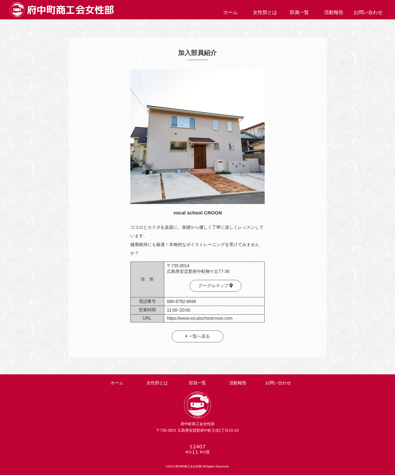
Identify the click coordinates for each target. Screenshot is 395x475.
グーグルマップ (213, 285)
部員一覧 (299, 12)
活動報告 (333, 12)
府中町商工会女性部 (70, 10)
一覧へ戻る (198, 336)
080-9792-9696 (181, 301)
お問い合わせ (368, 12)
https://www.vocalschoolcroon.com (199, 318)
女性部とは (265, 12)
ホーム (230, 12)
